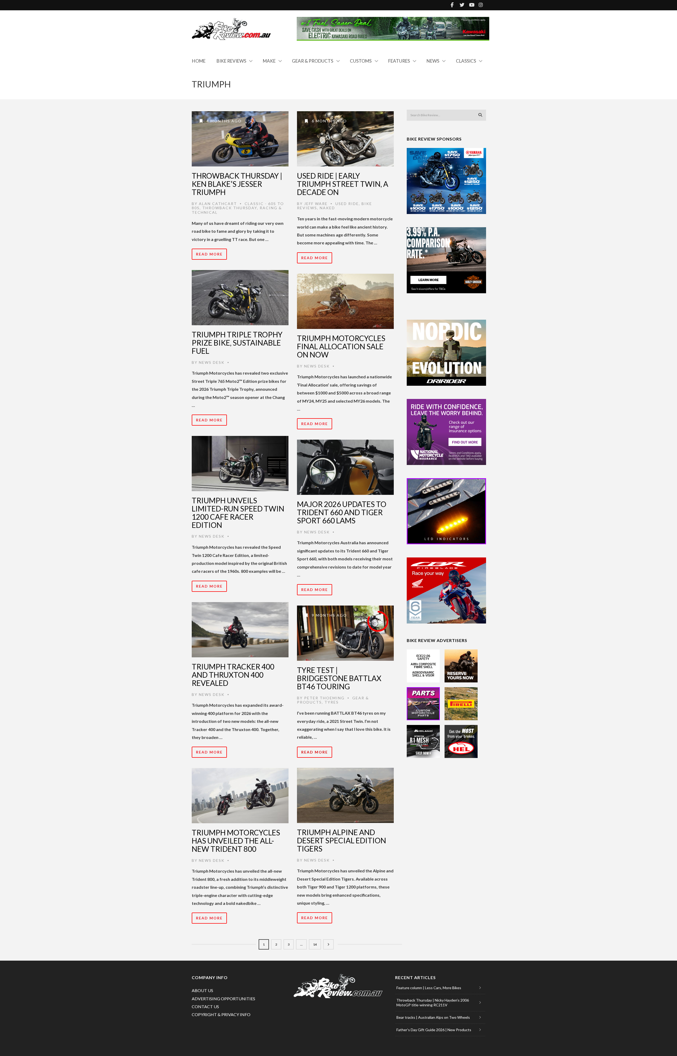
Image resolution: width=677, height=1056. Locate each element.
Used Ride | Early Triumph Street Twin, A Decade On (342, 184)
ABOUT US (202, 990)
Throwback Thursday (229, 208)
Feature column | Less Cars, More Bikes (428, 987)
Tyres (331, 702)
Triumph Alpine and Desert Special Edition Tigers (341, 840)
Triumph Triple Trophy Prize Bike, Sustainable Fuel (237, 342)
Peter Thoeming (324, 698)
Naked (327, 208)
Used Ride (347, 203)
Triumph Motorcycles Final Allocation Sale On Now (341, 346)
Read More (209, 254)
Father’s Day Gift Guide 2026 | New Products (433, 1029)
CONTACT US (205, 1006)
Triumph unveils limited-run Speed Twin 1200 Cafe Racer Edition (238, 512)
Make (269, 61)
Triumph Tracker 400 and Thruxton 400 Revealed (233, 674)
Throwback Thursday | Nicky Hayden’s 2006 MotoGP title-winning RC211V (432, 1002)
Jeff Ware (316, 203)
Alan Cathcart (218, 203)
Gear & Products (312, 61)
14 (315, 944)
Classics (466, 61)
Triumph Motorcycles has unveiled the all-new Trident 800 (236, 840)
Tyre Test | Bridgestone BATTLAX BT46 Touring (339, 678)
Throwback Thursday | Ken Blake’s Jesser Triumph (237, 184)
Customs (361, 61)
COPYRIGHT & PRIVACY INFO (221, 1014)
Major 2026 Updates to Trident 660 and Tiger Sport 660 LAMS (341, 512)
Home (198, 61)
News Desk (212, 362)
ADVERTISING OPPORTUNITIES (223, 998)
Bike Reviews (231, 61)
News (433, 61)
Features (399, 61)
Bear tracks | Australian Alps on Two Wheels (433, 1017)
